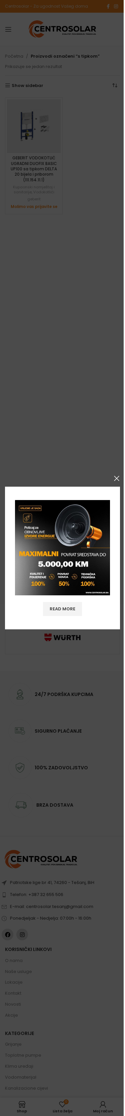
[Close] (116, 478)
